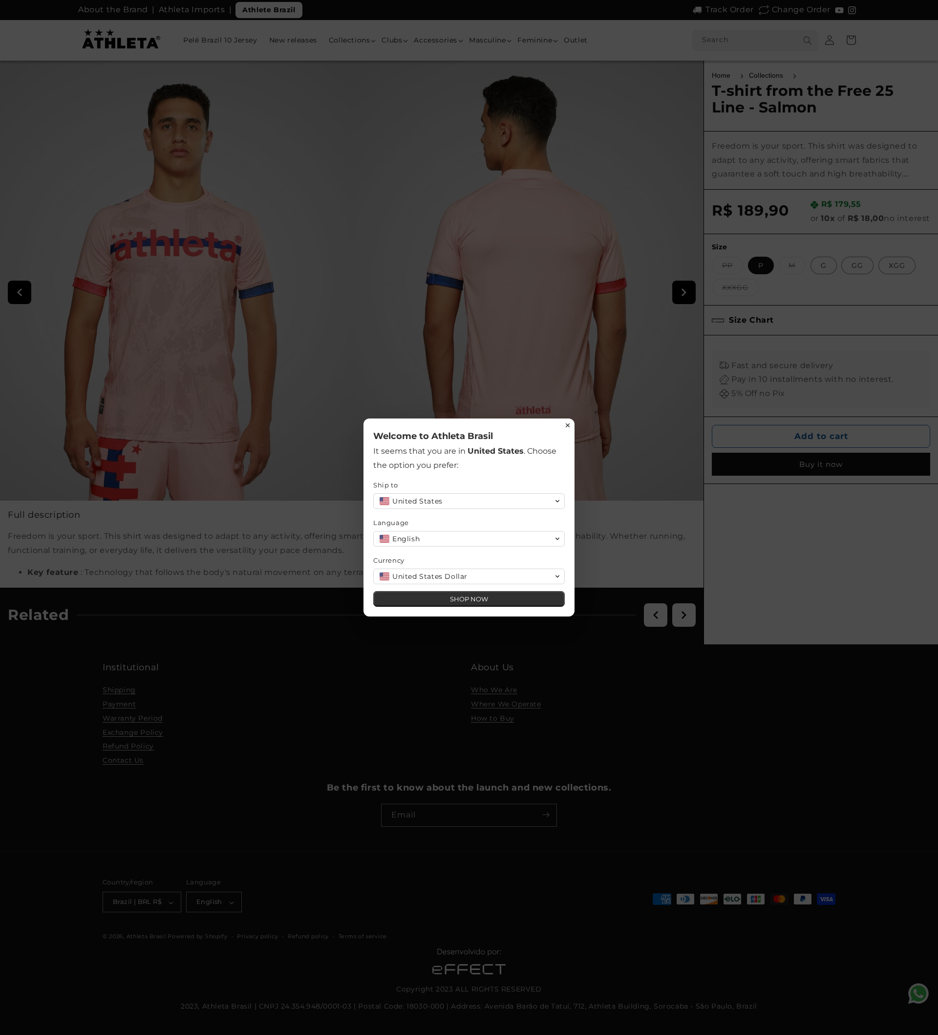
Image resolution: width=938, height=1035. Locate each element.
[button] (469, 501)
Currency (389, 560)
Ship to (385, 485)
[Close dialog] (568, 425)
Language (391, 523)
